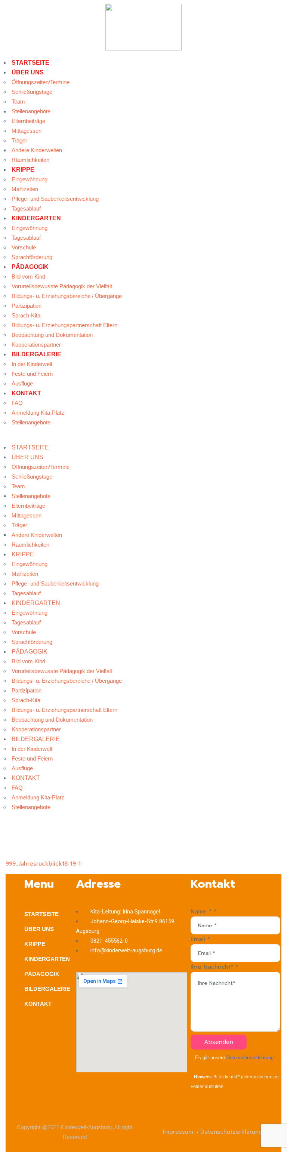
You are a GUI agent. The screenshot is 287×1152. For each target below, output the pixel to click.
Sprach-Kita (26, 315)
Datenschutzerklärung (250, 1057)
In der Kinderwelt (32, 364)
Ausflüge (22, 383)
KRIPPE (23, 169)
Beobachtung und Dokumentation (52, 335)
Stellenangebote (31, 111)
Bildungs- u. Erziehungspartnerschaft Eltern (64, 325)
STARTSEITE (30, 62)
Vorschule (24, 247)
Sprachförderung (32, 257)
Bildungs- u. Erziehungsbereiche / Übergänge (67, 296)
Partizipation (26, 305)
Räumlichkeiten (30, 160)
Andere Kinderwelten (37, 150)
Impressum (178, 1132)
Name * (203, 911)
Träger (19, 140)
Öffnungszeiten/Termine (41, 82)
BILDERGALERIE (36, 354)
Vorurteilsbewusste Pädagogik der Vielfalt (62, 286)
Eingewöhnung (29, 179)
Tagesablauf (26, 208)
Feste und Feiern (32, 374)
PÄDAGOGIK (30, 267)
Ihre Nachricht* (214, 967)
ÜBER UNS (28, 72)
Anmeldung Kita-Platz (38, 412)
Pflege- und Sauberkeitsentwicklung (55, 199)
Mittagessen (26, 131)
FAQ (17, 403)
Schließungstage (32, 92)
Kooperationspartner (36, 344)
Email (200, 939)
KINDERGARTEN (36, 218)
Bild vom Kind (28, 276)
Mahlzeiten (25, 189)
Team (18, 101)
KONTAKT (26, 393)
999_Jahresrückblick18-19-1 (43, 864)
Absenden (218, 1042)
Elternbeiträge (28, 121)
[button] (143, 438)
